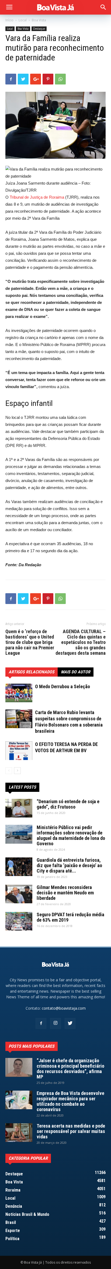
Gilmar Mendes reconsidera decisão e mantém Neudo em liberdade (65, 892)
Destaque (39, 28)
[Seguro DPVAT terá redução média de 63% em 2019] (18, 921)
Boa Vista (39, 20)
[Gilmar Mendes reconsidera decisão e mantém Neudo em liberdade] (18, 894)
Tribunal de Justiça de (29, 197)
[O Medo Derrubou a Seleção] (18, 693)
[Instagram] (55, 1023)
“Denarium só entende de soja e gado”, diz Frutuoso (68, 804)
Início (9, 20)
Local (23, 20)
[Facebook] (41, 1023)
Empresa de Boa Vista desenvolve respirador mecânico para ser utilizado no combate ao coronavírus (70, 1101)
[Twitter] (70, 1023)
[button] (103, 7)
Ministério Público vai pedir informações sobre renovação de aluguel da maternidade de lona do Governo (71, 835)
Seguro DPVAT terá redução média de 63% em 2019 (70, 917)
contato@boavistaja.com (64, 1008)
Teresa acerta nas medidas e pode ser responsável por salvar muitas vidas (71, 1131)
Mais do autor (75, 671)
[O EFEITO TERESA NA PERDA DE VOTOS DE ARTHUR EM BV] (18, 750)
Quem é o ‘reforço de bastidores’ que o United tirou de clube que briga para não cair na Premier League (29, 642)
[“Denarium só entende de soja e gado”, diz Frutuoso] (18, 808)
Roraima (56, 197)
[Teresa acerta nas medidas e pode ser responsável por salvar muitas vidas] (18, 1132)
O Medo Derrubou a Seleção (62, 686)
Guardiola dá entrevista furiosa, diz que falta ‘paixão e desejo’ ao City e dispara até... (69, 865)
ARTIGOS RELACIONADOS (31, 671)
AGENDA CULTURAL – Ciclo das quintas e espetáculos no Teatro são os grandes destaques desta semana (81, 642)
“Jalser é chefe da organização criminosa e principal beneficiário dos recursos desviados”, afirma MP (70, 1069)
